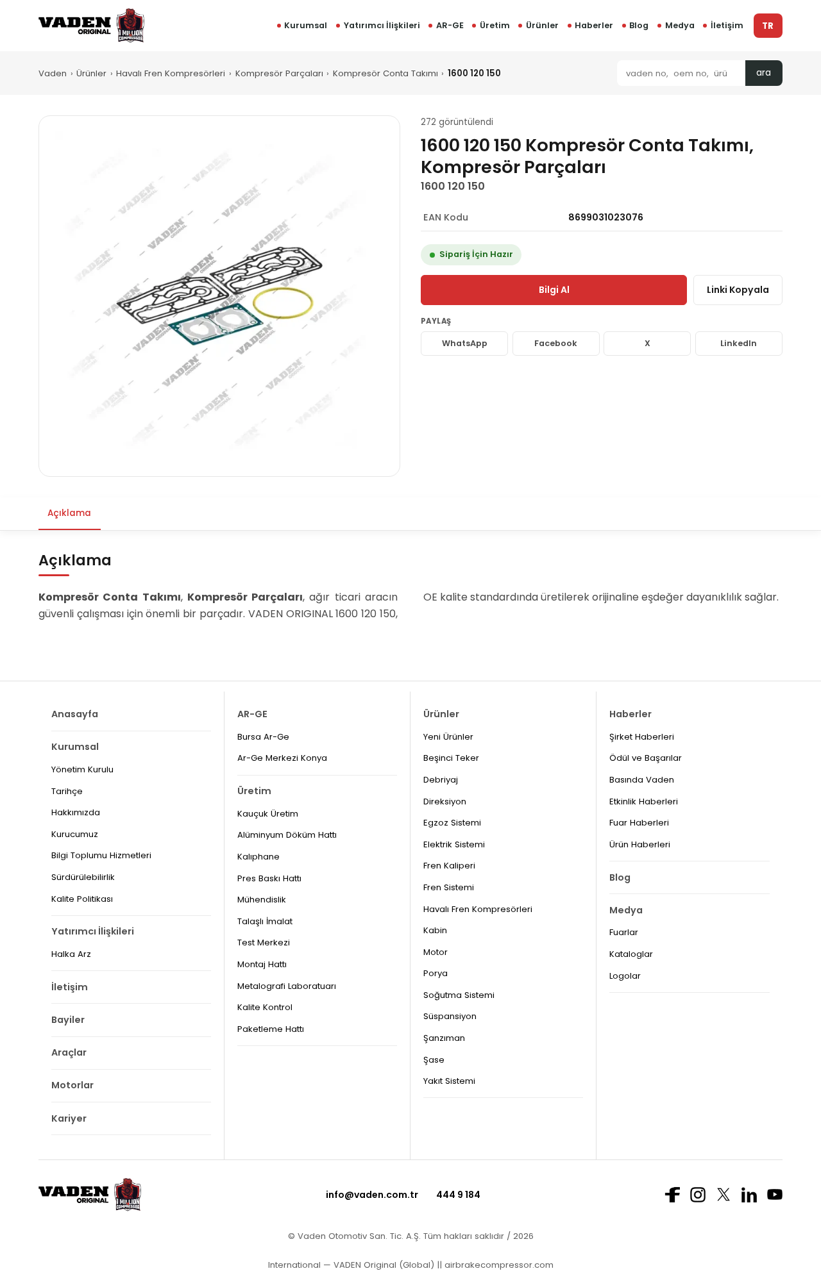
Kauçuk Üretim (267, 814)
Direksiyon (444, 801)
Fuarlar (623, 932)
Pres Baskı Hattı (269, 878)
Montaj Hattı (262, 964)
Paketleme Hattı (270, 1029)
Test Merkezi (263, 942)
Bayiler (68, 1019)
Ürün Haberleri (639, 844)
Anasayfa (74, 714)
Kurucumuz (74, 834)
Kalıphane (258, 857)
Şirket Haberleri (641, 737)
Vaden (52, 73)
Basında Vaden (641, 780)
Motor (435, 952)
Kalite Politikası (82, 899)
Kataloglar (631, 954)
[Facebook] (672, 1194)
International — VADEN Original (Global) (351, 1265)
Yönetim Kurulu (82, 769)
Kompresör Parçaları (279, 73)
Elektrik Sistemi (454, 844)
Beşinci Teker (451, 758)
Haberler (594, 25)
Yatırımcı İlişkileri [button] (382, 25)
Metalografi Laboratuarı (286, 986)
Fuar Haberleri (639, 823)
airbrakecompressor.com (498, 1265)
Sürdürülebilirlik (83, 877)
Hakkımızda (75, 812)
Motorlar (72, 1085)
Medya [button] (680, 25)
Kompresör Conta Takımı (385, 73)
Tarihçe (67, 791)
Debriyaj (440, 780)
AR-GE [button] (450, 25)
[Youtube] (775, 1194)
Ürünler (542, 25)
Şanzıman (444, 1038)
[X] (723, 1194)
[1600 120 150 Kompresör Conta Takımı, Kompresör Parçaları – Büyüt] (219, 296)
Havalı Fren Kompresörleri (170, 73)
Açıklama (69, 513)
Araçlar (69, 1052)
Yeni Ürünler (448, 737)
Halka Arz (71, 954)
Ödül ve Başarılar (645, 758)
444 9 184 (458, 1194)
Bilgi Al (554, 289)
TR (768, 26)
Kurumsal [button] (305, 25)
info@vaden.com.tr (372, 1194)
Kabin (435, 930)
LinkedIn (738, 343)
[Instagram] (698, 1194)
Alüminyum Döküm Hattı (287, 835)
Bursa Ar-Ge (263, 737)
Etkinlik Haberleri (643, 801)
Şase (433, 1060)
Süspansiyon (450, 1016)
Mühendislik (261, 899)
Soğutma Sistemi (459, 995)
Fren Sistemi (448, 887)
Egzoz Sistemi (452, 823)
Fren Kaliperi (449, 865)
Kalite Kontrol (264, 1007)
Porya (435, 973)
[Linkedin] (749, 1194)
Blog (638, 25)
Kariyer (69, 1118)
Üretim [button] (495, 25)
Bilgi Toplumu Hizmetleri (101, 855)
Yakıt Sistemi (449, 1081)
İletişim (727, 25)
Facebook (555, 343)
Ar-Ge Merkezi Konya (282, 758)
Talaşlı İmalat (264, 921)
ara (763, 73)
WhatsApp (464, 343)
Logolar (625, 976)
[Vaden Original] (91, 25)
